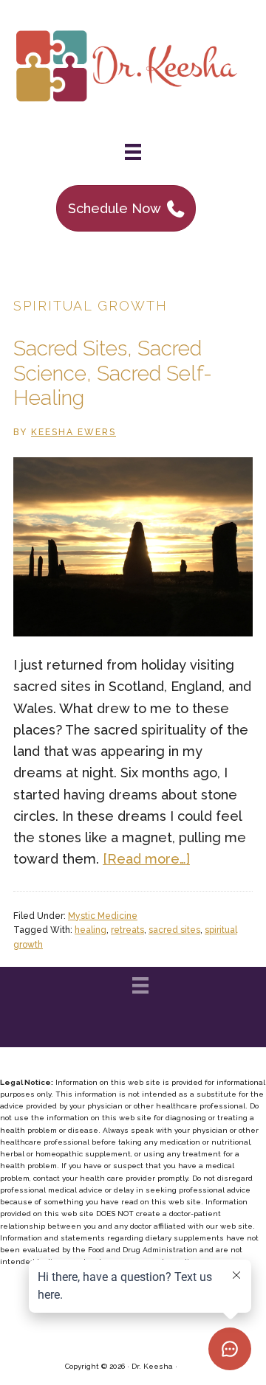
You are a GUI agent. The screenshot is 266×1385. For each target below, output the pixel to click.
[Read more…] (146, 859)
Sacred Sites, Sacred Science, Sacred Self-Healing (112, 373)
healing (90, 930)
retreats (127, 930)
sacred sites (174, 930)
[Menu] (133, 151)
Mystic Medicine (102, 916)
